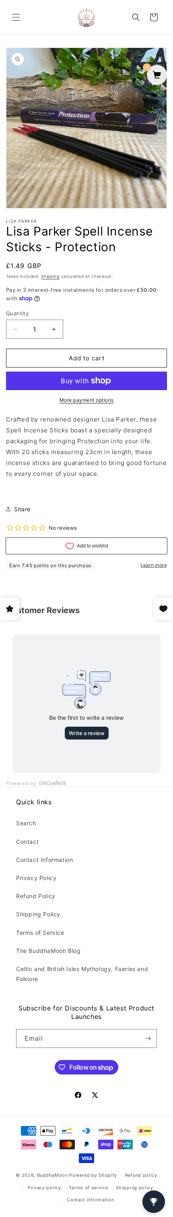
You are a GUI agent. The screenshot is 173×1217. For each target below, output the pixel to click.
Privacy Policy (36, 877)
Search (26, 823)
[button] (16, 17)
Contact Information (44, 859)
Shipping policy (134, 1187)
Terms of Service (40, 932)
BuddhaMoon (52, 1175)
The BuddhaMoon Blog (48, 950)
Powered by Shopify (93, 1175)
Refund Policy (36, 896)
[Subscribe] (148, 1038)
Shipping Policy (38, 914)
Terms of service (88, 1187)
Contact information (90, 1200)
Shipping (50, 276)
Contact (27, 841)
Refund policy (141, 1175)
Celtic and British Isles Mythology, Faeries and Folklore (82, 973)
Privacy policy (44, 1187)
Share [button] (22, 509)
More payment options (87, 400)
